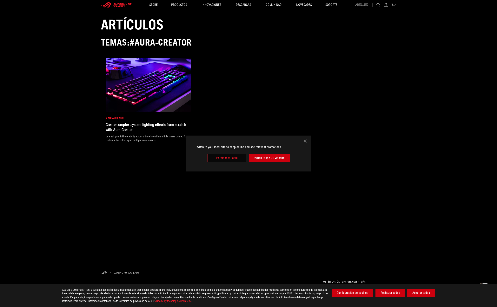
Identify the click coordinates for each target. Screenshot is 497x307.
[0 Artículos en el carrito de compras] (393, 5)
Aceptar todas (421, 293)
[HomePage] (104, 273)
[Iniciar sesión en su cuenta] (386, 5)
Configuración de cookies (352, 293)
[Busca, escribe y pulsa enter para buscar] (378, 4)
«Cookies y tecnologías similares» (173, 301)
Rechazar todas (390, 293)
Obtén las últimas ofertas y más (344, 281)
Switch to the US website (269, 158)
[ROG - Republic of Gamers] (116, 5)
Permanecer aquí (227, 158)
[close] (305, 141)
